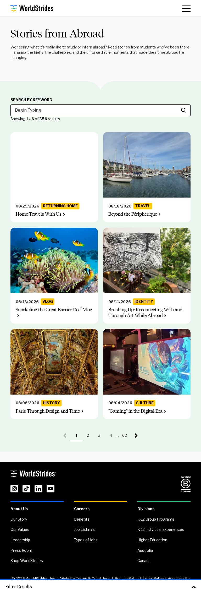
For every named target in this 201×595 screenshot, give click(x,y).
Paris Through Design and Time (48, 411)
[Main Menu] (186, 8)
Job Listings (84, 529)
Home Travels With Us (39, 214)
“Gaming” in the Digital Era (135, 411)
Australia (145, 550)
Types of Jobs (86, 540)
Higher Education (152, 540)
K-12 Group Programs (155, 519)
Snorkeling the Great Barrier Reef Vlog (54, 310)
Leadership (20, 540)
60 (126, 437)
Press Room (21, 550)
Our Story (18, 519)
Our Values (19, 529)
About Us (19, 508)
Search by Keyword (31, 100)
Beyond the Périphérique (132, 214)
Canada (143, 560)
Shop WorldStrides (26, 560)
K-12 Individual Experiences (160, 529)
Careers (82, 508)
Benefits (82, 519)
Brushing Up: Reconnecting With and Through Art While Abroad (145, 312)
